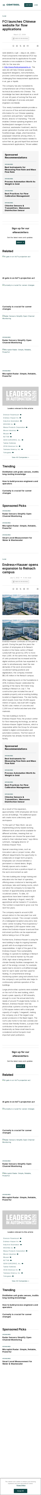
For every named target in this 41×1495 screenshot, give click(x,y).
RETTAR (6, 437)
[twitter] (20, 46)
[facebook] (13, 46)
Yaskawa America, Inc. (11, 449)
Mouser (6, 434)
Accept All (20, 1491)
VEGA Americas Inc (10, 446)
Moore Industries (9, 430)
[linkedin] (17, 46)
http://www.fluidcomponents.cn (17, 67)
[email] (28, 46)
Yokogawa (7, 452)
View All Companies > (20, 457)
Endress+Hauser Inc (11, 418)
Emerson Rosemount (11, 415)
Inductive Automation (11, 421)
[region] (20, 1486)
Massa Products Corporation (14, 427)
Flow (4, 16)
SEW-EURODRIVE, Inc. (12, 440)
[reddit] (24, 46)
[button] (3, 5)
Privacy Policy (21, 1485)
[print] (38, 46)
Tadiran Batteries (9, 443)
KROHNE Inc (8, 424)
